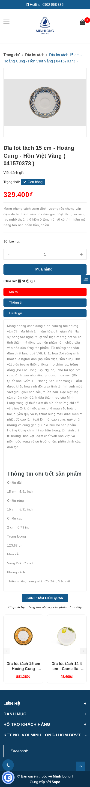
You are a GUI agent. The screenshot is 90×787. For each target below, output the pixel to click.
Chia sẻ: (10, 281)
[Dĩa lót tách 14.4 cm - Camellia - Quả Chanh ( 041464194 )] (67, 636)
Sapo (56, 782)
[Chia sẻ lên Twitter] (24, 281)
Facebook (19, 751)
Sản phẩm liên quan (45, 598)
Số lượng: (11, 241)
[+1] (32, 281)
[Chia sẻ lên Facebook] (20, 281)
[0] (82, 23)
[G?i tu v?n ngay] (8, 777)
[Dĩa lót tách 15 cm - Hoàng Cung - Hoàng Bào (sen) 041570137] (23, 636)
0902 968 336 (52, 4)
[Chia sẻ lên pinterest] (28, 281)
